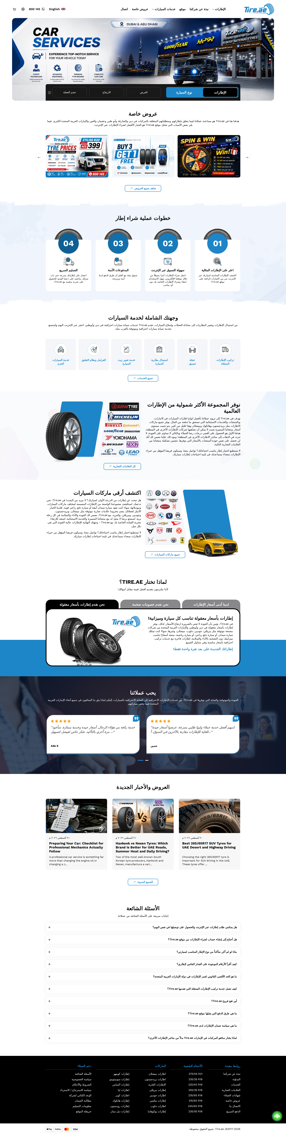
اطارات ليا (123, 1090)
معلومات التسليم (82, 1106)
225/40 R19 (195, 1084)
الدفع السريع (233, 1111)
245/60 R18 (195, 1106)
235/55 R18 (195, 1111)
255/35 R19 (195, 1090)
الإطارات (220, 9)
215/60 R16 (195, 1100)
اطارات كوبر (122, 1095)
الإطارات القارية (157, 1084)
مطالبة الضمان (83, 1100)
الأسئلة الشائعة (83, 1073)
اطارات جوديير (158, 1095)
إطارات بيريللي (157, 1090)
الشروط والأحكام (81, 1084)
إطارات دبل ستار (120, 1111)
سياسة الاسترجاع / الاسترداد (75, 1090)
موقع (182, 9)
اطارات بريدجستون (155, 1079)
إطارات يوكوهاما (157, 1111)
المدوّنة (236, 1079)
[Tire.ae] (259, 8)
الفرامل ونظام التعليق (94, 360)
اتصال (124, 9)
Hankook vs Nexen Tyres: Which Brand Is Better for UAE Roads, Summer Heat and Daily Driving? (142, 847)
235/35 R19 (195, 1079)
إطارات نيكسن (158, 1100)
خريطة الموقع (83, 1111)
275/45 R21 (195, 1073)
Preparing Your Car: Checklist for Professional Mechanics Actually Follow (76, 847)
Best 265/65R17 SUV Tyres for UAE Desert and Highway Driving (209, 845)
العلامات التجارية (231, 1090)
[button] (270, 56)
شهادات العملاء (232, 1095)
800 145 (34, 9)
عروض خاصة (140, 9)
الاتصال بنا (234, 1106)
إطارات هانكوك (121, 1100)
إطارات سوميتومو (119, 1079)
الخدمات (235, 1084)
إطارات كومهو (121, 1073)
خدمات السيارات (165, 9)
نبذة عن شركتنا (199, 9)
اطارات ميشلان (157, 1073)
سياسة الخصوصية (81, 1079)
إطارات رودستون (119, 1106)
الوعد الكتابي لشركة (80, 1095)
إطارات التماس (120, 1084)
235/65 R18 (195, 1095)
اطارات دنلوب (158, 1106)
